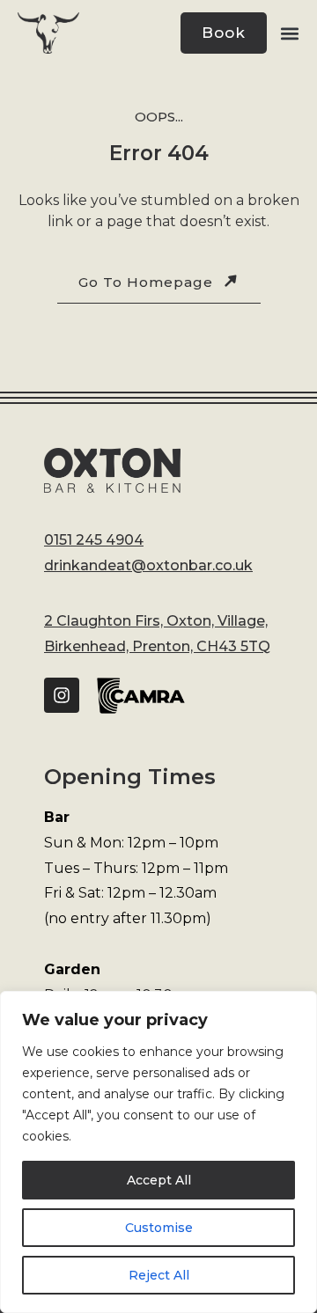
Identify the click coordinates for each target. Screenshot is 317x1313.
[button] (289, 33)
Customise (159, 1228)
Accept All (159, 1180)
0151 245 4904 (94, 540)
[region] (158, 1152)
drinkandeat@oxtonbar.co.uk (148, 565)
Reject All (159, 1275)
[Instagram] (61, 695)
